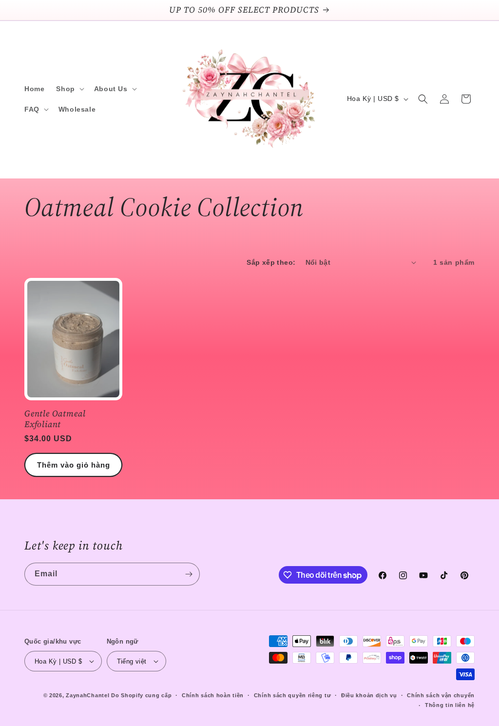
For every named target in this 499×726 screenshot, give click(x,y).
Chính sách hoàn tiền (213, 695)
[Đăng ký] (188, 574)
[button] (69, 88)
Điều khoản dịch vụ (369, 695)
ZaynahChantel (87, 695)
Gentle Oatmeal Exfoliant (54, 419)
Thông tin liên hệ (450, 705)
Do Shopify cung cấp (141, 695)
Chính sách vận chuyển (441, 695)
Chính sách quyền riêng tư (292, 695)
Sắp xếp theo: (271, 262)
